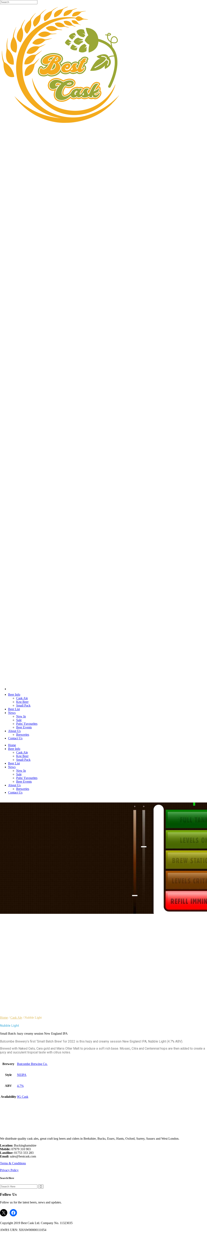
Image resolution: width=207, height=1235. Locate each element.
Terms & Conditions (13, 1163)
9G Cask (22, 1096)
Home (4, 1017)
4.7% (20, 1085)
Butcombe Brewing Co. (32, 1064)
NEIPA (21, 1075)
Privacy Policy (9, 1170)
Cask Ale (16, 1017)
